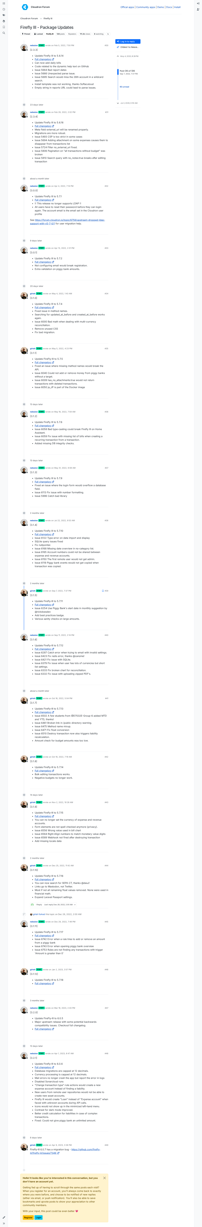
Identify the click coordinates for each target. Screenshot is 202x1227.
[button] (4, 1217)
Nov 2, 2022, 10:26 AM (62, 802)
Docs (169, 7)
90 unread (124, 87)
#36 (106, 412)
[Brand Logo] (25, 7)
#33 (106, 248)
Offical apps (127, 7)
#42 (106, 757)
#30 (106, 45)
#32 (106, 186)
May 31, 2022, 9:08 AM (65, 468)
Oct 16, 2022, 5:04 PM (62, 698)
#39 (106, 591)
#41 (106, 698)
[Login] (198, 3)
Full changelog (43, 59)
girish (32, 293)
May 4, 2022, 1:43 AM (62, 293)
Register (28, 1217)
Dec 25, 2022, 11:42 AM (63, 865)
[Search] (4, 33)
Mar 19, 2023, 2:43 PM (64, 1008)
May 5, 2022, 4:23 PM (62, 348)
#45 (106, 921)
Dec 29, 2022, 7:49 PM (64, 921)
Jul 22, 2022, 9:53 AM (64, 520)
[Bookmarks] (4, 27)
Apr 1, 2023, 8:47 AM (64, 1053)
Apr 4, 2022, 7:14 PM (63, 186)
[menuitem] (198, 3)
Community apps (145, 7)
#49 (106, 1145)
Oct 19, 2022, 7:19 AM (62, 757)
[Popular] (4, 21)
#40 (106, 635)
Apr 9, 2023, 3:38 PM (62, 1145)
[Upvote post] (101, 95)
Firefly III (49, 34)
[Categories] (4, 3)
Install (177, 7)
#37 (106, 468)
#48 (106, 1053)
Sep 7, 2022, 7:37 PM (61, 591)
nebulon (34, 45)
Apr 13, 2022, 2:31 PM (64, 248)
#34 (106, 293)
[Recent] (4, 9)
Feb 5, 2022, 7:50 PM (64, 45)
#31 (106, 112)
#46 (106, 969)
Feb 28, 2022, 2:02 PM (64, 112)
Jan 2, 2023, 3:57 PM (62, 969)
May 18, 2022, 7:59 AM (64, 412)
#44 (106, 865)
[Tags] (4, 15)
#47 (106, 1008)
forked (42, 914)
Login (38, 1217)
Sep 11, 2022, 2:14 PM (64, 635)
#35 (106, 348)
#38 (106, 520)
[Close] (104, 1178)
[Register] (198, 9)
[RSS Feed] (108, 34)
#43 (106, 802)
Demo (160, 7)
